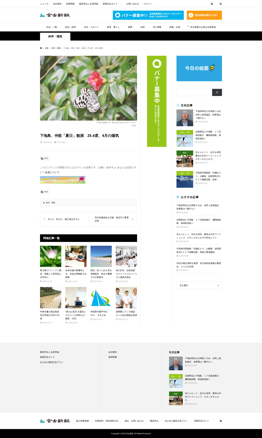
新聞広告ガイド (110, 4)
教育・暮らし (113, 27)
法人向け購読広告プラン (51, 362)
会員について (52, 172)
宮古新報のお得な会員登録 (203, 27)
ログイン (148, 4)
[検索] (217, 92)
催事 (130, 27)
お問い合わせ (132, 4)
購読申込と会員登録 (88, 4)
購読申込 (154, 421)
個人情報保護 (82, 421)
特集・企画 (175, 27)
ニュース (44, 4)
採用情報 (70, 4)
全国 (142, 27)
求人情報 (157, 27)
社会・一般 (51, 27)
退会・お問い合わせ (134, 421)
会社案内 (57, 4)
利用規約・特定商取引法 (106, 421)
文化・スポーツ (91, 27)
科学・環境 (55, 36)
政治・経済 (70, 27)
